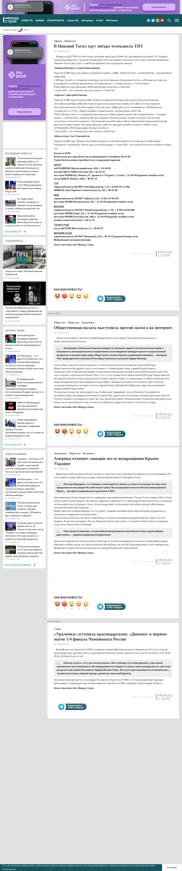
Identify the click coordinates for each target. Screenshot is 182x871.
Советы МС (73, 20)
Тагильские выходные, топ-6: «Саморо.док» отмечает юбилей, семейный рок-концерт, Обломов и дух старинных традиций (23, 509)
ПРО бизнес (112, 20)
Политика (88, 453)
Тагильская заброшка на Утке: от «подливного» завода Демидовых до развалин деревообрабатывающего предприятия (23, 312)
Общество (70, 41)
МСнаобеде (87, 20)
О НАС (99, 20)
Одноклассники (157, 20)
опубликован (106, 375)
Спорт (57, 628)
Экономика (87, 322)
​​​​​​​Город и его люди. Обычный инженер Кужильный (23, 273)
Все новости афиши (18, 565)
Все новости (13, 231)
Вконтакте (148, 20)
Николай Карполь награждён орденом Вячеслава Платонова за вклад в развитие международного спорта (23, 222)
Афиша (58, 41)
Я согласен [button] (172, 867)
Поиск (169, 20)
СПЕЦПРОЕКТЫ (55, 20)
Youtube (162, 20)
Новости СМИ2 (53, 313)
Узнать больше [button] (9, 869)
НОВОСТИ (27, 20)
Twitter (153, 20)
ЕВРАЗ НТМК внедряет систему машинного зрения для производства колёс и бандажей (24, 407)
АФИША (39, 20)
